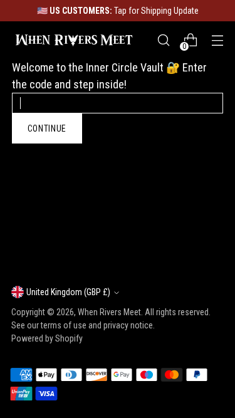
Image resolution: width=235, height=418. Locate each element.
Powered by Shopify (47, 338)
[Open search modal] (163, 40)
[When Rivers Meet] (74, 40)
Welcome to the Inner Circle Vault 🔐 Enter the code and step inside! (109, 76)
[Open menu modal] (217, 40)
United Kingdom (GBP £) (68, 292)
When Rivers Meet (109, 312)
